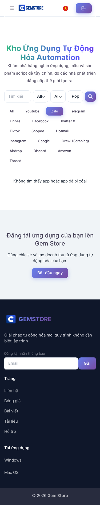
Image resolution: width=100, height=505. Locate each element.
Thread (15, 161)
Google (44, 141)
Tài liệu (11, 421)
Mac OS (11, 472)
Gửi (87, 363)
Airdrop (16, 151)
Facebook (40, 121)
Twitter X (67, 121)
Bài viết (11, 410)
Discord (40, 151)
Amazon (64, 151)
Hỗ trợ (10, 431)
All (12, 111)
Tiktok (15, 131)
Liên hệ (11, 390)
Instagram (18, 141)
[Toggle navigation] (12, 8)
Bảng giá (12, 400)
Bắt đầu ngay (50, 272)
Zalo (54, 111)
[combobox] (40, 96)
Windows (13, 460)
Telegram (77, 111)
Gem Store (57, 495)
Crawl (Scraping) (75, 141)
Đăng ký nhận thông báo (24, 353)
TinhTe (15, 121)
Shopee (37, 131)
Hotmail (62, 131)
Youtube (32, 111)
